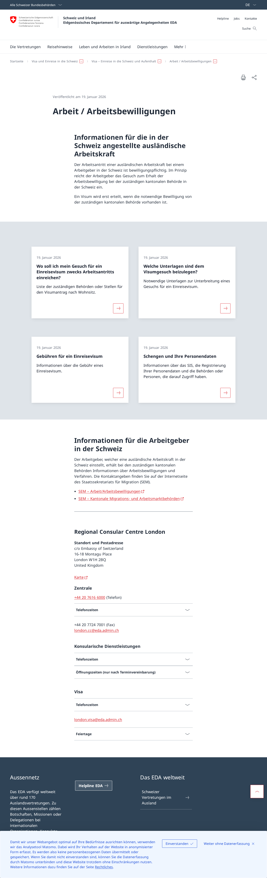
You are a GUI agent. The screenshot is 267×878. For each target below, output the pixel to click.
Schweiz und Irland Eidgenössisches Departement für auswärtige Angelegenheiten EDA (120, 20)
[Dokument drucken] (243, 77)
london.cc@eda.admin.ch (96, 630)
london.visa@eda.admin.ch (98, 719)
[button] (25, 46)
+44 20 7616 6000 (89, 597)
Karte (79, 577)
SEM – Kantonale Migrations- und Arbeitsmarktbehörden (129, 498)
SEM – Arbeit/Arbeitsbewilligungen (109, 491)
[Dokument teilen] (254, 77)
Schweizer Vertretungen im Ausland (156, 797)
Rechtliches (104, 867)
